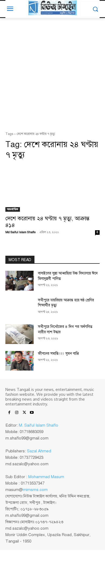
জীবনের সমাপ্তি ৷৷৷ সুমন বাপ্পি (58, 353)
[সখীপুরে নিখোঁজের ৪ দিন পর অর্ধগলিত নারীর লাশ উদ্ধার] (19, 334)
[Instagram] (16, 413)
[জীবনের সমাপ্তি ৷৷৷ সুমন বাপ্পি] (19, 361)
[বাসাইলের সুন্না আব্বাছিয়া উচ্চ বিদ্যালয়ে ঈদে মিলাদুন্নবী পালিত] (19, 281)
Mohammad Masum (46, 476)
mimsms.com (35, 489)
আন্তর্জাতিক (12, 209)
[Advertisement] (52, 76)
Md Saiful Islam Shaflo (20, 232)
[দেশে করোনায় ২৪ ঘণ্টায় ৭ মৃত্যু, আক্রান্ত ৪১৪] (52, 188)
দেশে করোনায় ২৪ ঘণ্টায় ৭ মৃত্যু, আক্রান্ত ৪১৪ (47, 222)
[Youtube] (32, 413)
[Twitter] (24, 413)
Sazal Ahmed (39, 451)
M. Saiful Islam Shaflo (38, 425)
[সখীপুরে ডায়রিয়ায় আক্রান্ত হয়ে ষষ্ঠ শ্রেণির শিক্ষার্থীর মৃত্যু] (19, 307)
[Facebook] (9, 413)
